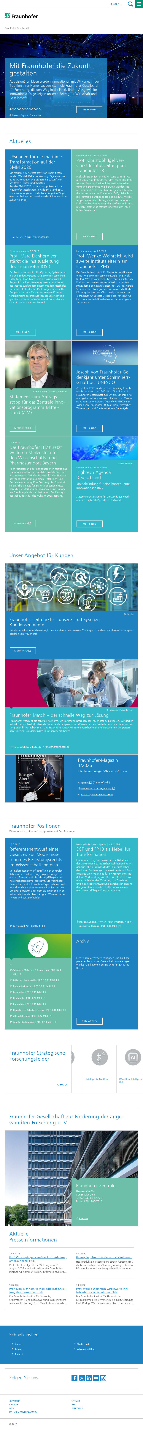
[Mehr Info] (38, 365)
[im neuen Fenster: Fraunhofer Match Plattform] (71, 684)
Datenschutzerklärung (23, 1412)
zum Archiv (89, 1021)
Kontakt (83, 1218)
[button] (10, 109)
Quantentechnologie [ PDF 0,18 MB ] (32, 1022)
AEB (74, 1404)
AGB (11, 1408)
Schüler (19, 1349)
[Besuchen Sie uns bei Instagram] (103, 1378)
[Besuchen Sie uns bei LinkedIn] (89, 1378)
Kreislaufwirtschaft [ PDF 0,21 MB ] (32, 986)
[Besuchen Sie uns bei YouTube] (96, 1378)
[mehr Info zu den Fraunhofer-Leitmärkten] (71, 588)
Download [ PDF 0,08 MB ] (27, 926)
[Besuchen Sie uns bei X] (82, 1378)
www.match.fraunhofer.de (26, 747)
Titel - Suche (130, 4)
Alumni (19, 1354)
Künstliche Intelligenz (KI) (111, 1080)
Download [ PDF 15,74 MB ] (96, 788)
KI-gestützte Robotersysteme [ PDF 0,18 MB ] (37, 1010)
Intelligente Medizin (77, 1079)
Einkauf (13, 1404)
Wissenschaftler (85, 1349)
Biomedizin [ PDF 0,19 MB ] (27, 1004)
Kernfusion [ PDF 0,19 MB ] (27, 992)
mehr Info (89, 109)
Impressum (77, 1408)
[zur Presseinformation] (105, 449)
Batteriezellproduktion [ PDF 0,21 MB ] (34, 980)
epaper (85, 782)
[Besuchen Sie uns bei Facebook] (74, 1378)
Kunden (19, 1344)
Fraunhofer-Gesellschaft (17, 28)
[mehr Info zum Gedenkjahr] (105, 354)
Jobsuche (14, 1401)
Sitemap (76, 1401)
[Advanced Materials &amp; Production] (38, 947)
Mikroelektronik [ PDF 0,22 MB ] (30, 1016)
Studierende (83, 1344)
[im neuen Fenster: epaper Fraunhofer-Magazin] (40, 779)
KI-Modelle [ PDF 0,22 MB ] (27, 998)
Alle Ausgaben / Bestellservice (97, 794)
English (116, 4)
